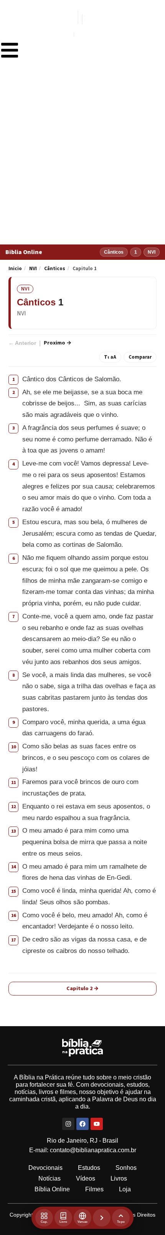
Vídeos (85, 1178)
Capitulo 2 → (82, 988)
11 (13, 782)
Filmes (94, 1189)
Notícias (49, 1178)
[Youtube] (97, 1124)
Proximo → (57, 343)
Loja (125, 1189)
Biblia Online (23, 252)
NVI (33, 268)
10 (13, 747)
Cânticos (54, 268)
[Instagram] (68, 1124)
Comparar (140, 357)
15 (13, 891)
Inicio (15, 268)
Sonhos (126, 1167)
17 (13, 940)
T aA (110, 357)
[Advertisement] (82, 158)
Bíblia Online (52, 1189)
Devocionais (45, 1167)
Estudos (89, 1167)
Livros (119, 1178)
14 (13, 867)
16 (13, 915)
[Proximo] (102, 1218)
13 (13, 831)
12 (13, 807)
